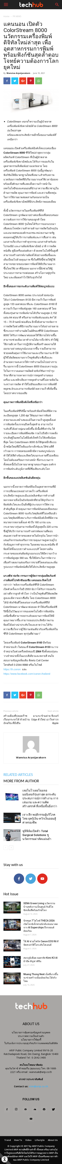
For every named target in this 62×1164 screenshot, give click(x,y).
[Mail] (25, 1109)
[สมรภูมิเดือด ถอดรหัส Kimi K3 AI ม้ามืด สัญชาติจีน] (12, 962)
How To (18, 1140)
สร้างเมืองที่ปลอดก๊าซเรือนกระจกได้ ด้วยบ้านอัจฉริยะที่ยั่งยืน (16, 719)
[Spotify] (44, 1109)
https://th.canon (12, 669)
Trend (7, 1140)
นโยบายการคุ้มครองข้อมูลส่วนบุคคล (31, 1032)
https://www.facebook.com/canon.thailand (26, 673)
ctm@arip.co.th (38, 1086)
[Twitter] (53, 1109)
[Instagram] (16, 1109)
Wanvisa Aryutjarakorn (18, 73)
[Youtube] (31, 1119)
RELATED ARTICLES (18, 775)
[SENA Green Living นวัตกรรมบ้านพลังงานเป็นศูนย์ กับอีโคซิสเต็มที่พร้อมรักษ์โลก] (12, 907)
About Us (53, 1140)
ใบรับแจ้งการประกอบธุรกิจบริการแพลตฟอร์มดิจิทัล (31, 1043)
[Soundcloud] (34, 1109)
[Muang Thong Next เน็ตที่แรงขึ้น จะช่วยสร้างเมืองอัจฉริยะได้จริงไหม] (12, 978)
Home (6, 16)
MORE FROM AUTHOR (21, 781)
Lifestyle (40, 1140)
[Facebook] (6, 1109)
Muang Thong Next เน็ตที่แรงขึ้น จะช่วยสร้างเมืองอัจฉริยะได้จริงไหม (40, 977)
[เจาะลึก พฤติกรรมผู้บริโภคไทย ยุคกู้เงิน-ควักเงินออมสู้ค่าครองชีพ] (12, 819)
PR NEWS (17, 16)
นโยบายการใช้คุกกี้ (31, 1039)
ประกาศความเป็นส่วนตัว (31, 1036)
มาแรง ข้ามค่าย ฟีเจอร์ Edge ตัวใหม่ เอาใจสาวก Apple (45, 719)
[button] (57, 4)
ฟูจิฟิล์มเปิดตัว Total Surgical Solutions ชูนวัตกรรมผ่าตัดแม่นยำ (36, 835)
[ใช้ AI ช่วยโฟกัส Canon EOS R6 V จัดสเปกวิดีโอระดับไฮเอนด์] (12, 945)
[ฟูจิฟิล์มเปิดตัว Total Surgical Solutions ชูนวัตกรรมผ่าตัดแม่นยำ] (12, 835)
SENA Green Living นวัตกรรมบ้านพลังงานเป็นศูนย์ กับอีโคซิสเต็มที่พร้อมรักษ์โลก (39, 907)
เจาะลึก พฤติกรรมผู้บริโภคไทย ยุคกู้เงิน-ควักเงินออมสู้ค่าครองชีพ (39, 818)
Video (28, 1140)
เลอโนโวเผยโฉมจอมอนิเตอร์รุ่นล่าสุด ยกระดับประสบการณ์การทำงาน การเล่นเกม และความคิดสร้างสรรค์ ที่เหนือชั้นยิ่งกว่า (40, 798)
